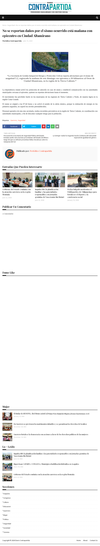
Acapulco (6, 494)
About (85, 540)
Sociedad (6, 528)
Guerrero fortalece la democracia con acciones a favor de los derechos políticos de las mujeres (51, 434)
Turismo (6, 532)
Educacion (7, 506)
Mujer (5, 515)
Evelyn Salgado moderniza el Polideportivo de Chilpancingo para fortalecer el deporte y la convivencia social (82, 193)
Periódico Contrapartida (12, 41)
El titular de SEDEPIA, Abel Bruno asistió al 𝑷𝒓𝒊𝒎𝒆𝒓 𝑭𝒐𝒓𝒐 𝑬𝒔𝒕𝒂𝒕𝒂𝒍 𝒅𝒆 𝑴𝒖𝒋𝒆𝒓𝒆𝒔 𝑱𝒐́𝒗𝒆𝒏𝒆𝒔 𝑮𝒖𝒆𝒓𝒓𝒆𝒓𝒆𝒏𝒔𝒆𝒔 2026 (51, 413)
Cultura (6, 502)
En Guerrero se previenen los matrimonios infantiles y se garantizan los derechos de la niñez (50, 424)
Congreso (7, 498)
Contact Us (94, 540)
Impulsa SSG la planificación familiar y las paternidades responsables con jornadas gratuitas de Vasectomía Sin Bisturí (49, 193)
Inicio (4, 25)
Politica (5, 519)
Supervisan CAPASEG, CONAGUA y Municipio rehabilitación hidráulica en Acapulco (46, 464)
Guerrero (13, 120)
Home (79, 540)
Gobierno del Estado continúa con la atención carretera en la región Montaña (16, 192)
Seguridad (11, 25)
